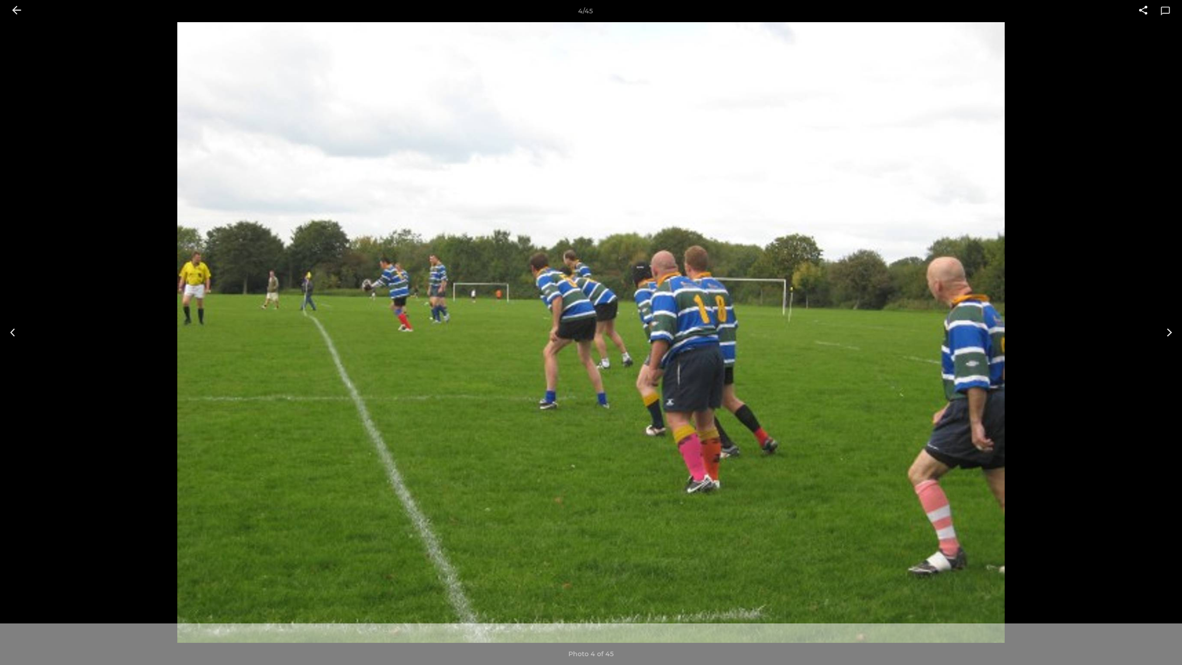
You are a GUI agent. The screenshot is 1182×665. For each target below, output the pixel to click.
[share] (1143, 11)
